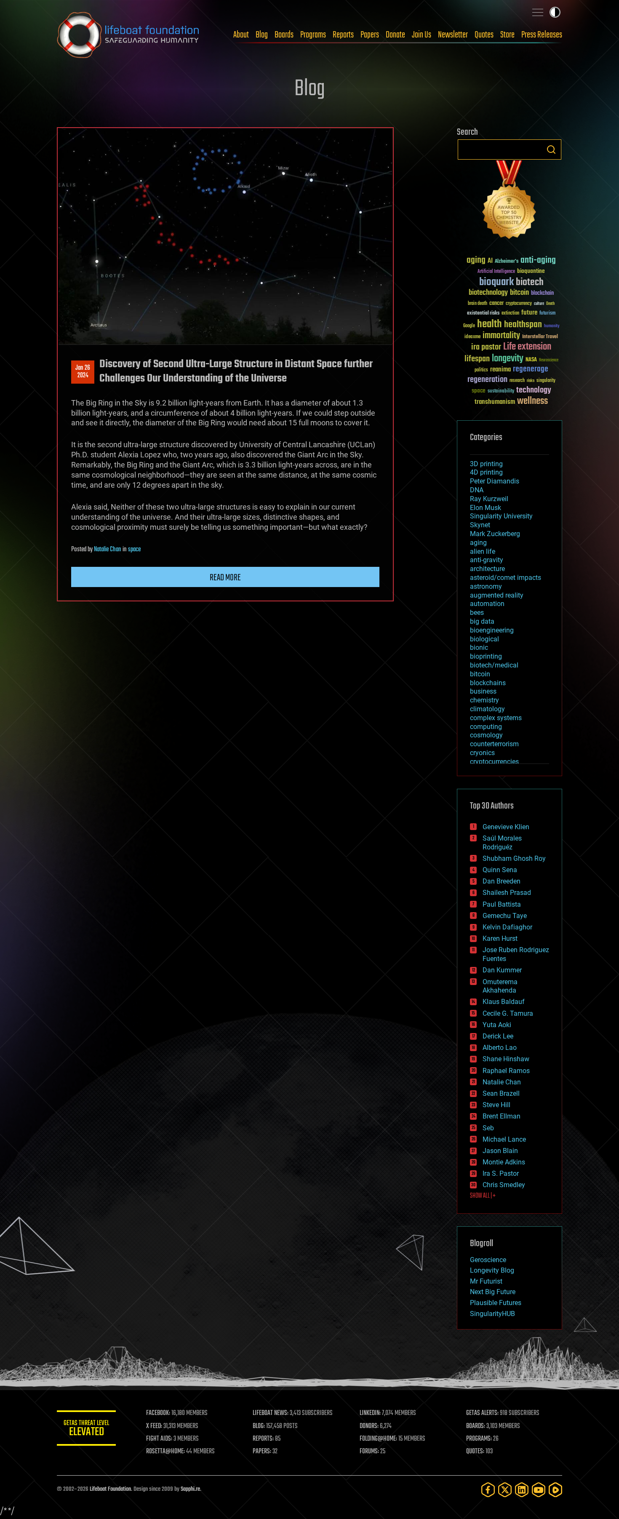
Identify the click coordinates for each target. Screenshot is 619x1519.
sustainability (501, 392)
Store (507, 35)
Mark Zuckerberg (495, 534)
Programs (313, 35)
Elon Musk (485, 508)
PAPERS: (262, 1451)
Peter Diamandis (494, 481)
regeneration (487, 379)
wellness (532, 401)
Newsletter (453, 35)
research (517, 381)
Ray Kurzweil (489, 499)
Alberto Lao (500, 1048)
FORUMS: (369, 1451)
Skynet (480, 525)
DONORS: (369, 1426)
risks (530, 380)
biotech (530, 282)
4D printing (486, 472)
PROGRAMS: (479, 1439)
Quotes (484, 35)
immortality (501, 336)
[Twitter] (505, 1489)
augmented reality (496, 595)
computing (486, 727)
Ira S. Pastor (501, 1173)
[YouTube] (538, 1489)
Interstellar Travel (540, 337)
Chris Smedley (504, 1185)
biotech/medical (494, 665)
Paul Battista (502, 904)
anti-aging (538, 260)
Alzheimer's (506, 262)
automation (487, 604)
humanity (552, 326)
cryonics (482, 753)
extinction (510, 313)
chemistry (484, 700)
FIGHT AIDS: (159, 1439)
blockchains (488, 683)
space (134, 549)
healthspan (523, 325)
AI (490, 261)
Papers (369, 35)
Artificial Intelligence (496, 272)
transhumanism (495, 402)
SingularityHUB (492, 1314)
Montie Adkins (504, 1162)
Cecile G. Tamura (508, 1013)
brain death (477, 304)
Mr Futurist (486, 1281)
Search (551, 149)
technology (533, 390)
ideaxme (472, 337)
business (483, 691)
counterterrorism (494, 744)
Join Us (421, 35)
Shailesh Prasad (507, 893)
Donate (395, 35)
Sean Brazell (501, 1093)
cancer (496, 303)
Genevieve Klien (506, 827)
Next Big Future (492, 1292)
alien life (482, 551)
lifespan (477, 359)
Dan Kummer (502, 970)
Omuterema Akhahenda (500, 986)
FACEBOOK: (158, 1413)
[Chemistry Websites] (509, 201)
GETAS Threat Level (86, 1429)
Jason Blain (500, 1151)
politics (481, 370)
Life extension (527, 347)
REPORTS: (263, 1439)
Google (469, 326)
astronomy (486, 586)
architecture (487, 569)
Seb (488, 1128)
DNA (476, 490)
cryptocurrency (519, 304)
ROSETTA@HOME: (165, 1451)
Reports (343, 35)
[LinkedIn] (521, 1489)
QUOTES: (475, 1451)
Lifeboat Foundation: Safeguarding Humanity (128, 35)
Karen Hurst (500, 938)
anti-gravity (486, 560)
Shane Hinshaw (506, 1059)
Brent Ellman (501, 1116)
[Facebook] (488, 1489)
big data (482, 621)
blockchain (542, 293)
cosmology (486, 735)
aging (476, 260)
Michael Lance (504, 1139)
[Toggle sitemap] (537, 12)
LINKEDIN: (370, 1413)
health (489, 324)
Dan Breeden (501, 881)
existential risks (483, 313)
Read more (225, 578)
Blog (262, 35)
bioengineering (492, 630)
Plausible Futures (495, 1303)
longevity (507, 358)
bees (477, 613)
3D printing (486, 464)
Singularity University (501, 516)
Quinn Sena (500, 870)
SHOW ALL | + (483, 1196)
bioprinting (486, 656)
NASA (531, 360)
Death (550, 304)
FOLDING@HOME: (378, 1439)
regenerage (530, 369)
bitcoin (519, 292)
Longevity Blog (492, 1270)
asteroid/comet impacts (505, 578)
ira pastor (486, 347)
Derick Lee (498, 1036)
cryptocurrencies (494, 762)
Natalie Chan (107, 549)
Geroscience (488, 1260)
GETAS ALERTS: (482, 1413)
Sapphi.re (190, 1489)
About (241, 35)
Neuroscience (548, 360)
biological (484, 639)
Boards (284, 35)
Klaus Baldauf (504, 1002)
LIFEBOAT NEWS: (270, 1413)
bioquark (496, 282)
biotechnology (488, 292)
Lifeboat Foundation (110, 1489)
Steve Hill (496, 1105)
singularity (545, 381)
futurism (547, 314)
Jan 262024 (82, 371)
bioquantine (531, 271)
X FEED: (154, 1426)
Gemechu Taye (505, 916)
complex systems (496, 718)
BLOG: (259, 1426)
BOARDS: (475, 1426)
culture (539, 304)
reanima (500, 370)
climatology (487, 709)
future (529, 313)
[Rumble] (555, 1489)
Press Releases (541, 35)
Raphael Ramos (506, 1071)
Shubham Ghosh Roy (514, 858)
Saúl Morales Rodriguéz (502, 842)
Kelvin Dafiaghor (507, 927)
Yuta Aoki (497, 1025)
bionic (479, 647)
